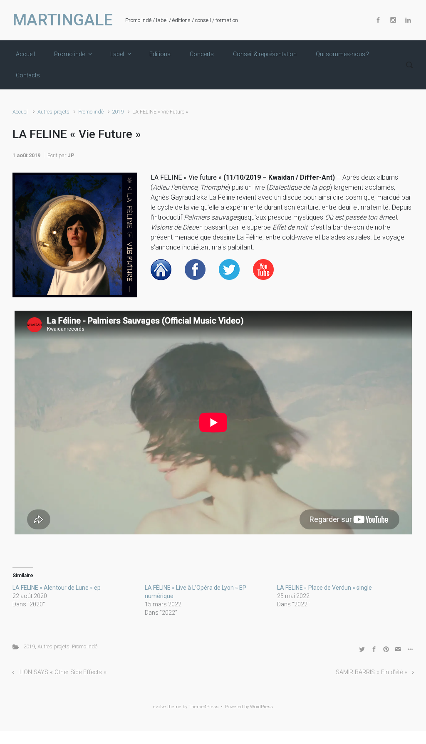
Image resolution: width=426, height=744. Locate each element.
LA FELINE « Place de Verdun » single (324, 587)
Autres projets (53, 112)
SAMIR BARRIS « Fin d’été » (371, 672)
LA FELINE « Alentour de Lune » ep (56, 587)
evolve (159, 706)
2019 (118, 112)
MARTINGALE (62, 20)
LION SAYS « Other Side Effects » (63, 672)
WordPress (261, 706)
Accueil (20, 112)
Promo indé (91, 112)
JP (70, 155)
